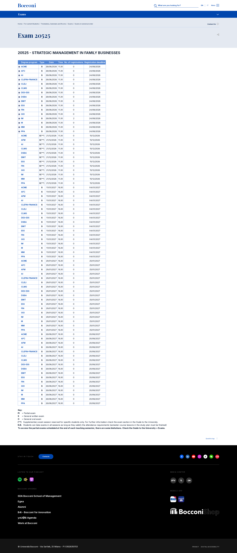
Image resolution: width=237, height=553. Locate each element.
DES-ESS (25, 92)
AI (22, 75)
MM (23, 127)
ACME (24, 66)
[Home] (27, 5)
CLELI (23, 84)
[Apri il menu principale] (217, 5)
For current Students (31, 24)
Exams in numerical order (84, 24)
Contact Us (211, 24)
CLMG (24, 88)
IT (207, 5)
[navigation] (118, 14)
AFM (23, 140)
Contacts (45, 456)
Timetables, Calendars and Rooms (53, 24)
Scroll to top (210, 439)
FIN (22, 110)
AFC (23, 71)
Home (20, 24)
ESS (23, 105)
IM (22, 118)
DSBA (24, 97)
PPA (23, 131)
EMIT (23, 101)
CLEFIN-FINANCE (29, 79)
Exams (70, 24)
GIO (23, 114)
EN (202, 5)
